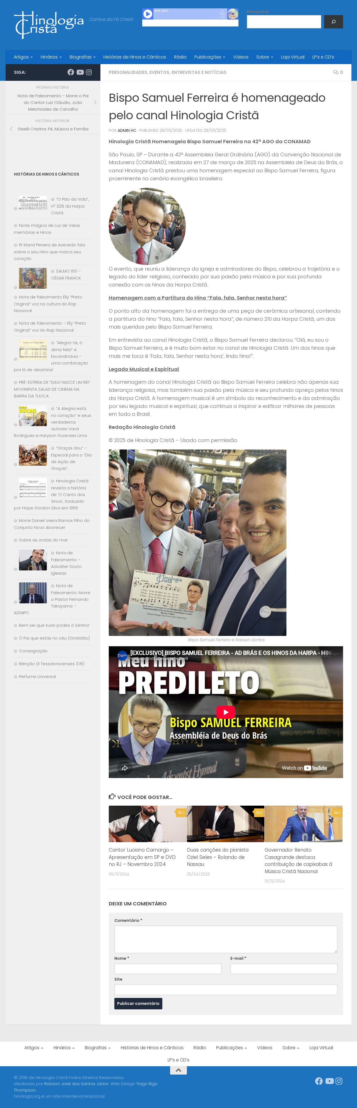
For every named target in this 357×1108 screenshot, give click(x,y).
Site (118, 979)
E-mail (238, 958)
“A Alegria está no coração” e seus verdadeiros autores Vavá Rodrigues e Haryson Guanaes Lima (52, 421)
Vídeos (241, 57)
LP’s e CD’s (323, 57)
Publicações (207, 57)
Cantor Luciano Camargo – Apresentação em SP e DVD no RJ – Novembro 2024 (142, 857)
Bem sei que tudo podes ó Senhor (54, 625)
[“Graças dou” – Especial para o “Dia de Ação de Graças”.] (30, 456)
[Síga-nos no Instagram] (88, 72)
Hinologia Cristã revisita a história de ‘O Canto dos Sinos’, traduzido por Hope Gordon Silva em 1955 (51, 494)
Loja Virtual (293, 57)
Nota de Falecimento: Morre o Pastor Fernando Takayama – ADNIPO (52, 599)
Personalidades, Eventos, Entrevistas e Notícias (167, 72)
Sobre (262, 57)
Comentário (128, 920)
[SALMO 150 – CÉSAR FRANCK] (30, 279)
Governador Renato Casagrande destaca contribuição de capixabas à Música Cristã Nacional (298, 861)
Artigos (21, 57)
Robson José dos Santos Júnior (76, 1084)
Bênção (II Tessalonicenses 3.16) (52, 664)
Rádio (180, 57)
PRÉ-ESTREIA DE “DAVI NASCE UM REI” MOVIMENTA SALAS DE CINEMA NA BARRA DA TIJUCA (52, 389)
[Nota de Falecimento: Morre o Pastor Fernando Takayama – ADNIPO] (30, 594)
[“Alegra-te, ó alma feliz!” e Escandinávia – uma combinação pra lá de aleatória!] (30, 351)
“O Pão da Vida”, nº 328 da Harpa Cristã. (70, 206)
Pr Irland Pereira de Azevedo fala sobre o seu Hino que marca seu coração (49, 251)
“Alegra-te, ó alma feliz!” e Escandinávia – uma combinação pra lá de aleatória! (51, 356)
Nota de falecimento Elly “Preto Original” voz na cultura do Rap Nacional (48, 304)
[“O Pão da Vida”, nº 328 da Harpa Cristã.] (30, 204)
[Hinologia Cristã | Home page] (49, 25)
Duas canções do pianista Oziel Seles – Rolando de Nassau (218, 857)
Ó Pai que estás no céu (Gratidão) (54, 638)
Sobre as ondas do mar (43, 540)
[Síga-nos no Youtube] (79, 72)
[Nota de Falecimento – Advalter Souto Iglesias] (30, 561)
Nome (121, 958)
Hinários (49, 57)
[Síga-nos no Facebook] (70, 72)
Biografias (80, 57)
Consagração (33, 651)
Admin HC (127, 130)
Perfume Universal (37, 676)
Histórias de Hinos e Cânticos (134, 57)
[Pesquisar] (333, 21)
